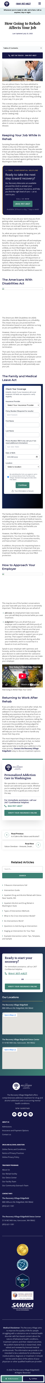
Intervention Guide (12, 890)
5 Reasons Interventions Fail (15, 885)
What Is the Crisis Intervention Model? (19, 916)
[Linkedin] (31, 1114)
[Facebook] (14, 1114)
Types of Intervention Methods (16, 911)
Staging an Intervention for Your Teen (19, 931)
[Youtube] (25, 1114)
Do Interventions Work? (14, 921)
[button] (41, 48)
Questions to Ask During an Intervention (20, 926)
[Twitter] (20, 1114)
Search (22, 875)
